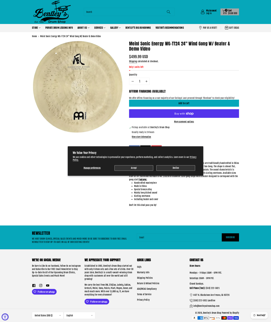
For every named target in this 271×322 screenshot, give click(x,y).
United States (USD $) (44, 315)
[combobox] (129, 12)
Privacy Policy (143, 299)
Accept (134, 168)
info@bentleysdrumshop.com (206, 306)
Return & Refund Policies (148, 283)
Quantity (133, 74)
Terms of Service (144, 294)
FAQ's (139, 267)
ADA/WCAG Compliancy (147, 289)
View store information (141, 137)
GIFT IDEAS (234, 27)
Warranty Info (143, 272)
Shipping (133, 61)
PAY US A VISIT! (210, 27)
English (69, 315)
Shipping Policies (145, 278)
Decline (176, 168)
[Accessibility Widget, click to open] (5, 316)
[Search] (168, 12)
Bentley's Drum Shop (212, 313)
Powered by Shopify (230, 313)
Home (34, 36)
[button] (229, 11)
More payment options (184, 121)
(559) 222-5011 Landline (204, 300)
